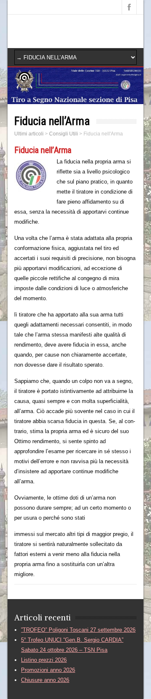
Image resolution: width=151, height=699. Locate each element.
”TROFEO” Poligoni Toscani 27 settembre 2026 (78, 630)
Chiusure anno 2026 (45, 680)
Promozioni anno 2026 (48, 670)
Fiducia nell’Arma (42, 150)
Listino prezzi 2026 (44, 660)
